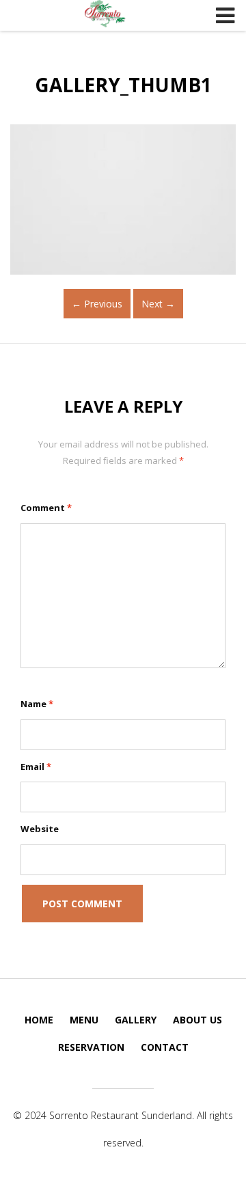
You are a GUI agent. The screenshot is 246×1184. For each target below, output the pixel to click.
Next (158, 303)
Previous (97, 303)
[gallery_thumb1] (123, 199)
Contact (165, 1047)
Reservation (91, 1047)
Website (39, 829)
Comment (46, 507)
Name (36, 704)
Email (35, 766)
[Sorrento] (105, 13)
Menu (84, 1019)
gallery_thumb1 (123, 85)
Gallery (135, 1019)
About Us (197, 1019)
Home (39, 1019)
